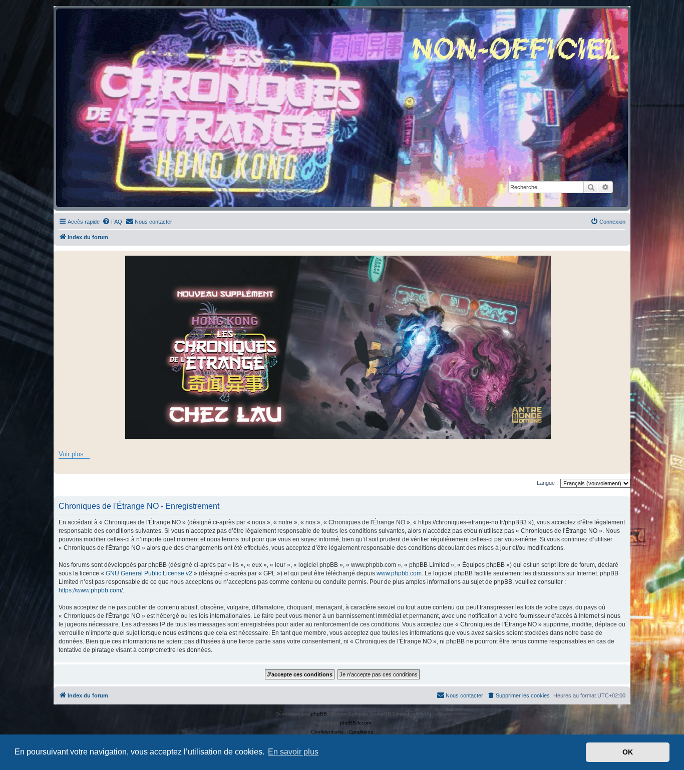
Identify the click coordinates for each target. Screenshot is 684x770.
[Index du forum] (342, 108)
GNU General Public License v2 (149, 573)
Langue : (547, 483)
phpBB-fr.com (355, 722)
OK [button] (627, 752)
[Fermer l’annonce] (622, 259)
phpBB (319, 713)
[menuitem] (112, 222)
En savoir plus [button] (293, 751)
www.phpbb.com (399, 573)
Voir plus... (74, 454)
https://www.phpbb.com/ (91, 590)
